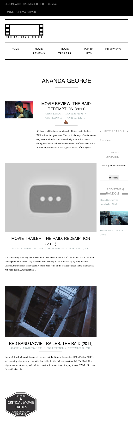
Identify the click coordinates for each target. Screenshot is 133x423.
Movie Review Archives (61, 4)
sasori (16, 234)
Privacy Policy (10, 418)
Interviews (114, 41)
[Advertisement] (114, 99)
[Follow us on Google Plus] (120, 4)
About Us (22, 418)
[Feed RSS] (101, 4)
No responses (56, 234)
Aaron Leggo (53, 100)
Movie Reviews (39, 41)
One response (54, 104)
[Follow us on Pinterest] (126, 4)
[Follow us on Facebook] (106, 4)
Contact (43, 4)
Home (16, 41)
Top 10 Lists (88, 41)
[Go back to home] (24, 22)
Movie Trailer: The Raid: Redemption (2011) (51, 229)
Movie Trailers (65, 41)
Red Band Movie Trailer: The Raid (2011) (51, 329)
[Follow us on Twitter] (113, 4)
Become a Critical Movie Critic (19, 4)
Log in (125, 418)
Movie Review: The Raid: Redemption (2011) (66, 93)
